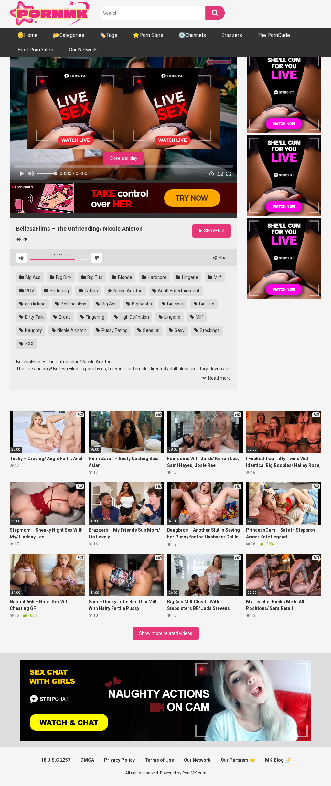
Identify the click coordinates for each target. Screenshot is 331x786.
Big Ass (32, 277)
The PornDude (274, 35)
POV (29, 290)
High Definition (134, 317)
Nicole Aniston (127, 290)
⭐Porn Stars (148, 35)
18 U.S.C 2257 (55, 760)
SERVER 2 (213, 230)
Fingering (94, 317)
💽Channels (192, 35)
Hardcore (156, 277)
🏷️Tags (108, 35)
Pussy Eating (114, 330)
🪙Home (27, 35)
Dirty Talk (34, 317)
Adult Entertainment (178, 290)
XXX (29, 343)
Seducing (59, 290)
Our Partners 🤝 (238, 760)
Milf (217, 277)
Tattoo (90, 290)
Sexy (179, 330)
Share (224, 257)
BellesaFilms (73, 303)
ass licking (35, 303)
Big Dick (63, 277)
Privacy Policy (119, 760)
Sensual (150, 330)
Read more (219, 378)
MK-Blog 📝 (277, 760)
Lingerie (189, 277)
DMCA (87, 760)
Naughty (33, 330)
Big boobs (141, 303)
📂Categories (68, 35)
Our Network (83, 50)
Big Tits (94, 277)
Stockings (209, 330)
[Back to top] (309, 766)
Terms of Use (159, 760)
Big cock (175, 303)
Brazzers (231, 35)
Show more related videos (165, 633)
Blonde (124, 277)
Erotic (64, 317)
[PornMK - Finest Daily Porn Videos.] (50, 14)
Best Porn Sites (35, 50)
